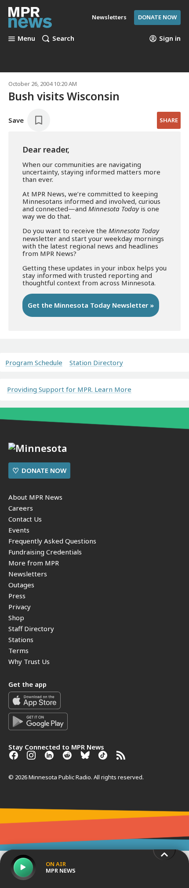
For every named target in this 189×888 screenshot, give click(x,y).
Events (18, 530)
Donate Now (157, 17)
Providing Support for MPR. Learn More (69, 389)
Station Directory (96, 362)
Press (16, 595)
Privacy (19, 606)
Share (169, 120)
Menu (26, 38)
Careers (20, 508)
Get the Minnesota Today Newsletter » (91, 305)
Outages (21, 584)
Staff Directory (31, 628)
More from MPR (33, 562)
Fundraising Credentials (45, 551)
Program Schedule (33, 362)
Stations (20, 639)
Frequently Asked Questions (52, 540)
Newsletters (27, 573)
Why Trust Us (29, 661)
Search (63, 38)
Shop (16, 617)
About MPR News (35, 497)
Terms (18, 650)
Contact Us (25, 519)
